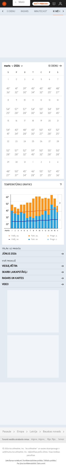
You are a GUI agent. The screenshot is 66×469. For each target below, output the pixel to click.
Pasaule (7, 431)
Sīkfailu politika (50, 461)
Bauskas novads (52, 431)
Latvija (33, 431)
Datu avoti (41, 463)
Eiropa (20, 431)
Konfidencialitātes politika (33, 461)
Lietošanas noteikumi (13, 461)
